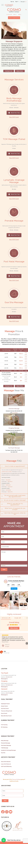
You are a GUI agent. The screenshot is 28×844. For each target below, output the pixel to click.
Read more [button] (5, 642)
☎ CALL (15, 14)
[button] (1, 643)
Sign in (16, 1)
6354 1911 (15, 452)
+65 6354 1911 (8, 676)
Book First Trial (15, 112)
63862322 (8, 484)
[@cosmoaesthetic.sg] (5, 581)
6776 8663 (15, 412)
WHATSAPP (9, 14)
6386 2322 (15, 432)
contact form (5, 471)
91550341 (10, 486)
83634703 (10, 491)
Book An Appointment (14, 17)
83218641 (10, 481)
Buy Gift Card (14, 117)
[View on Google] (1, 652)
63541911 (8, 479)
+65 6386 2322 (9, 685)
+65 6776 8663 (9, 693)
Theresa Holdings (16, 779)
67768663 (8, 490)
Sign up (12, 1)
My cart (23, 1)
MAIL (20, 14)
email (9, 471)
